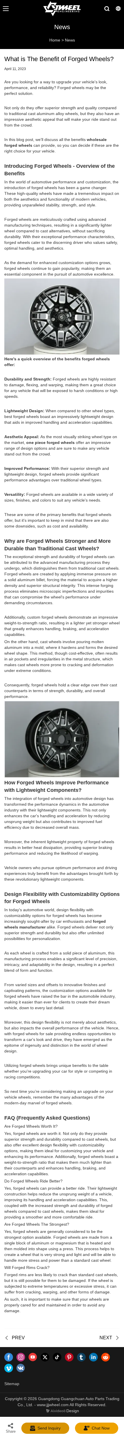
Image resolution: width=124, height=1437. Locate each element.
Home (54, 40)
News (70, 40)
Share (11, 1431)
